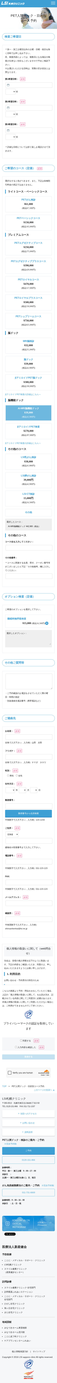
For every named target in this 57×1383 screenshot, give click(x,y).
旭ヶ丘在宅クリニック (14, 1308)
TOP (4, 1086)
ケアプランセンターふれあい (17, 1340)
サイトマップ (39, 1351)
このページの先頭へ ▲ (44, 1090)
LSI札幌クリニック (13, 1264)
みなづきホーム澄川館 (14, 1332)
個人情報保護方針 (20, 1351)
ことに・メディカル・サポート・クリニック (24, 1260)
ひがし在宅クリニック (14, 1304)
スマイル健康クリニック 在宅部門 (20, 1287)
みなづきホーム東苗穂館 (15, 1328)
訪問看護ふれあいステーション (18, 1292)
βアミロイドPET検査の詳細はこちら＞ (23, 394)
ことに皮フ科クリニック (15, 1336)
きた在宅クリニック (13, 1312)
